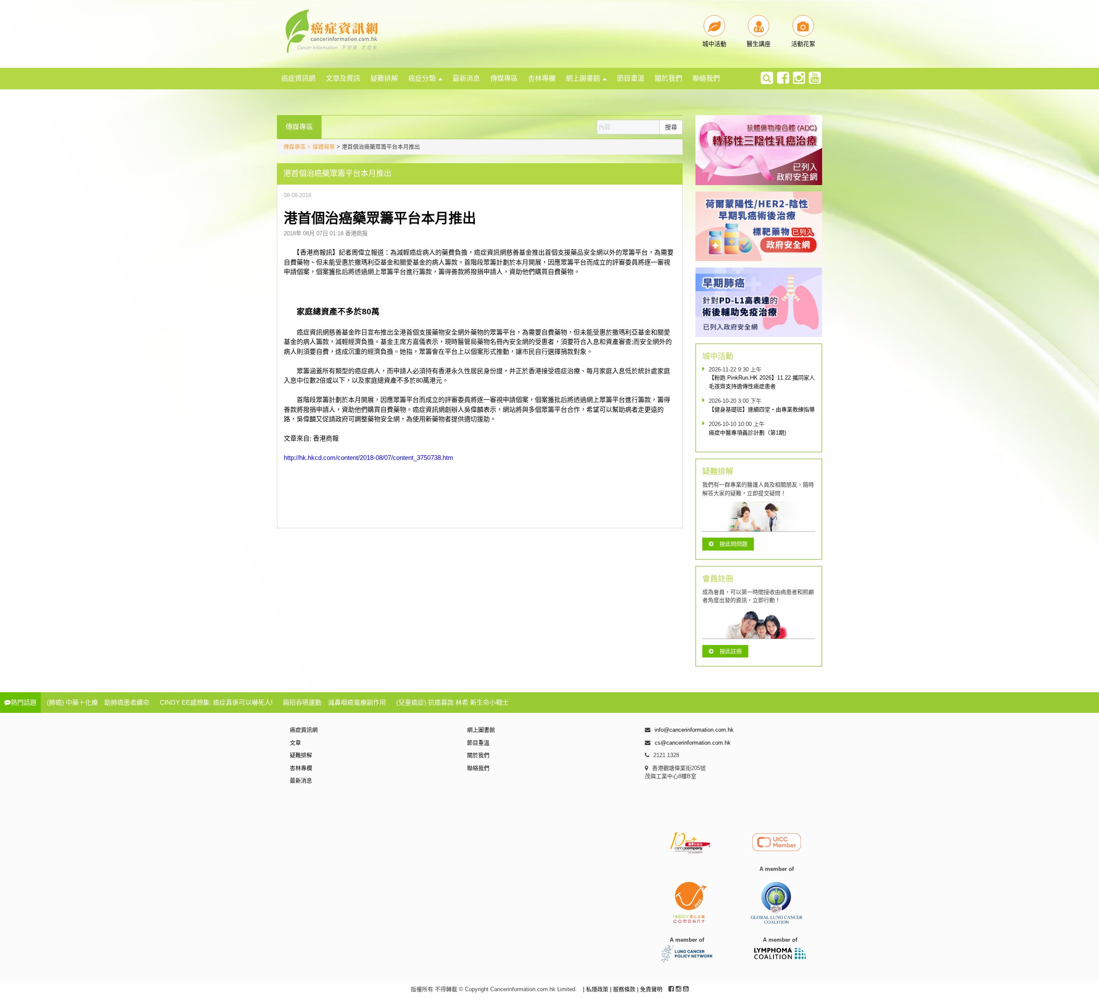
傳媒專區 (504, 78)
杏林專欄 (542, 78)
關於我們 (668, 78)
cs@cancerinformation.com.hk (693, 742)
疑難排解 (384, 78)
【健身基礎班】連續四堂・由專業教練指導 (762, 409)
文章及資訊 (343, 78)
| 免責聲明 (649, 989)
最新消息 (466, 78)
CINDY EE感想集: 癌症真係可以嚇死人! (216, 702)
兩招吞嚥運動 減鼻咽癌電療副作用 (334, 702)
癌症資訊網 (298, 78)
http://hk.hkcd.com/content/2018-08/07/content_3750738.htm (368, 457)
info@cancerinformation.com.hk (694, 730)
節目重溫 (630, 78)
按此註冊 (731, 651)
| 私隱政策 (596, 989)
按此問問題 (733, 544)
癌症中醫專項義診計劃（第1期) (747, 432)
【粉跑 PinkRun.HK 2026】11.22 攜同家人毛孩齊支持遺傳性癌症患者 (762, 381)
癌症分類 (422, 78)
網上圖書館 (583, 78)
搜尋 (671, 127)
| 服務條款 (623, 989)
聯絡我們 (706, 78)
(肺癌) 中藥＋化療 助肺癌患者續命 (98, 702)
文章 (295, 742)
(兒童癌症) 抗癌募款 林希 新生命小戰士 (452, 702)
